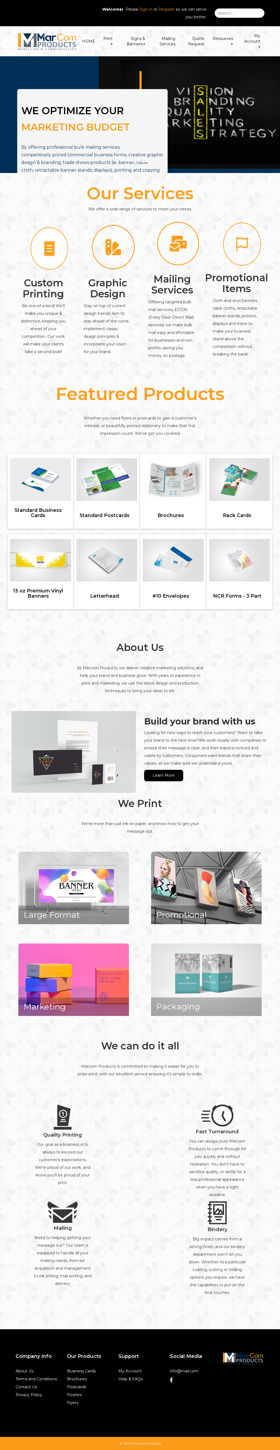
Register (166, 9)
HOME (88, 41)
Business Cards (81, 1371)
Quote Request (196, 41)
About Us (24, 1371)
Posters (74, 1394)
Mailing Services (167, 41)
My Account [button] (252, 38)
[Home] (242, 1358)
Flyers (72, 1402)
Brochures (77, 1378)
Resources (223, 38)
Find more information (210, 171)
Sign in (145, 9)
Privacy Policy (29, 1394)
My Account (130, 1371)
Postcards (76, 1386)
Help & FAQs (130, 1378)
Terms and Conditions (36, 1378)
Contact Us (26, 1386)
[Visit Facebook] (172, 1382)
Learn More (164, 775)
